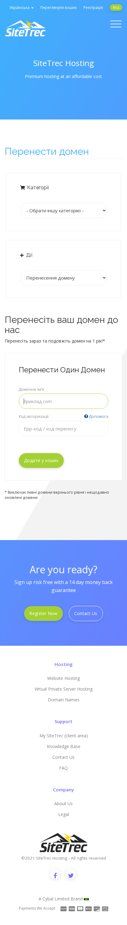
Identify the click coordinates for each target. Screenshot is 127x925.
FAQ (63, 768)
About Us (63, 803)
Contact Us (85, 613)
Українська (20, 7)
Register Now (43, 613)
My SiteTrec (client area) (63, 736)
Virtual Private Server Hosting (63, 689)
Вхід (116, 8)
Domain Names (64, 700)
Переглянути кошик (58, 7)
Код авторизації (63, 416)
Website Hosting (63, 678)
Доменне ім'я (31, 389)
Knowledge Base (63, 746)
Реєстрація (93, 7)
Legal (63, 814)
